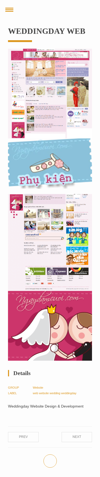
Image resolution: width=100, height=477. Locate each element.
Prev (23, 437)
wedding (55, 393)
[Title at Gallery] (50, 93)
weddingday (69, 393)
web (35, 393)
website (44, 393)
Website (38, 387)
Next (77, 437)
